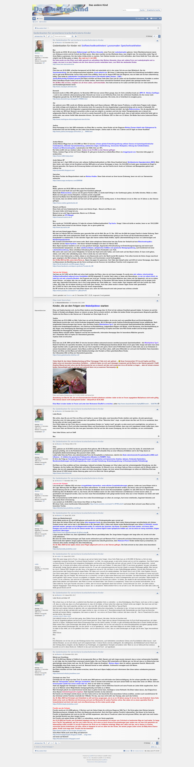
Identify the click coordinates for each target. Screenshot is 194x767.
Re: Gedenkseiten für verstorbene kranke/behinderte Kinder (78, 40)
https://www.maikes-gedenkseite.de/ (65, 203)
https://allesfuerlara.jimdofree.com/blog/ (67, 508)
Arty (90, 757)
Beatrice (37, 53)
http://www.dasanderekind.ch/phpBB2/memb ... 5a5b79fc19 (138, 404)
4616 (41, 55)
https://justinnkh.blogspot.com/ (64, 170)
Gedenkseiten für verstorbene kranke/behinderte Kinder (62, 33)
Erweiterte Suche (153, 10)
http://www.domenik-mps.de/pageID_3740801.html (70, 99)
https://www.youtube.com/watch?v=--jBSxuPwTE (70, 290)
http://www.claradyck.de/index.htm (65, 87)
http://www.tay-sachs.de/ (61, 227)
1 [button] (156, 36)
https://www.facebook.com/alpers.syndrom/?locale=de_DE (73, 266)
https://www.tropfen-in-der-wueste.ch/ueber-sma (69, 730)
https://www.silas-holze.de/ (62, 473)
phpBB (91, 755)
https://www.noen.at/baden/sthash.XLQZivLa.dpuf (70, 532)
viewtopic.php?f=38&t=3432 (62, 616)
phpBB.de (104, 759)
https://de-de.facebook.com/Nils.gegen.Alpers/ (69, 264)
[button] (154, 36)
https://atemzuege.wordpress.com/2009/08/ (67, 180)
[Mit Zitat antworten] (157, 40)
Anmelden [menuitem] (160, 19)
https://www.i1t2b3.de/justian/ (63, 156)
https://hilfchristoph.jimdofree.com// (65, 704)
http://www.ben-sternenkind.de (63, 64)
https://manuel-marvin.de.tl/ (62, 217)
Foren (41, 18)
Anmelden (43, 21)
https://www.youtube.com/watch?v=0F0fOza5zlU (106, 504)
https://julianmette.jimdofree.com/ (64, 549)
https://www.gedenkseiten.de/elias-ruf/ (66, 355)
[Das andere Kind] (60, 10)
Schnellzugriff (34, 19)
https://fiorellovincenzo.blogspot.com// (66, 739)
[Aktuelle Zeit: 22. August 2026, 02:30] (158, 28)
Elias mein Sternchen (62, 300)
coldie (36, 564)
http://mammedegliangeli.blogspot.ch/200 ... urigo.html (72, 734)
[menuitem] (147, 18)
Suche (142, 10)
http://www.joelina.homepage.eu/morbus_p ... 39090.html (73, 131)
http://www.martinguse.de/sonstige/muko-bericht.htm (71, 119)
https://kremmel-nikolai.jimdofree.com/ (66, 673)
